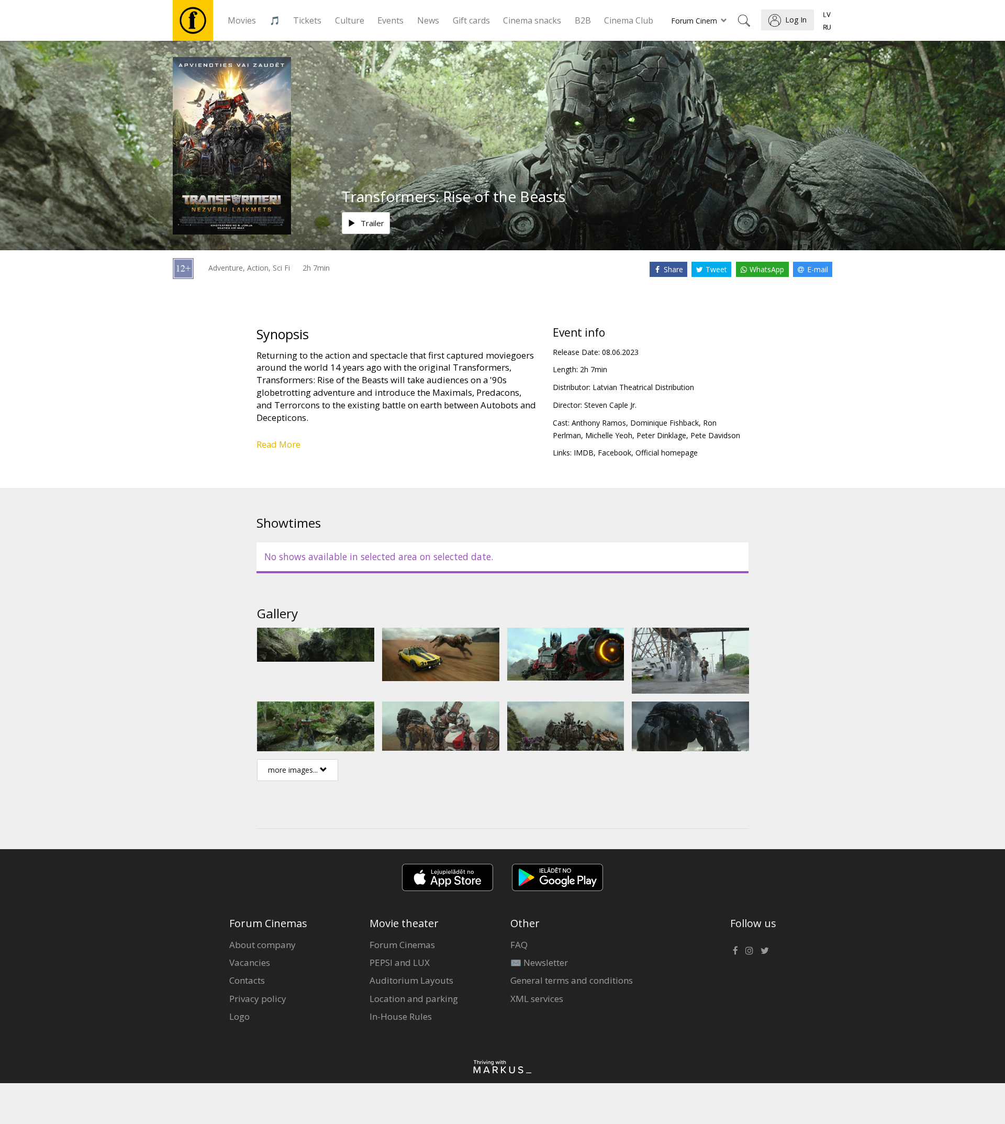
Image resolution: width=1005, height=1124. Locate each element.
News (428, 20)
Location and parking (414, 999)
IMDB (584, 453)
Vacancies (249, 962)
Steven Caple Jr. (610, 405)
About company (262, 945)
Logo (239, 1016)
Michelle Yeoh (608, 435)
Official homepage (666, 453)
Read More (278, 444)
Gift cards (471, 20)
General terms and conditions (571, 980)
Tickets (307, 20)
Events (390, 20)
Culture (349, 20)
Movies (242, 20)
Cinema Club (628, 20)
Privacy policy (257, 999)
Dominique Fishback (664, 423)
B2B (583, 20)
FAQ (519, 945)
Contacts (247, 980)
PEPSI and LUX (400, 962)
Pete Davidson (715, 435)
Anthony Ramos (599, 423)
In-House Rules (401, 1016)
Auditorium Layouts (411, 980)
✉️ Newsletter (539, 962)
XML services (536, 999)
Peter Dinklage (661, 435)
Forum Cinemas (402, 945)
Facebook (614, 453)
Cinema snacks (532, 20)
